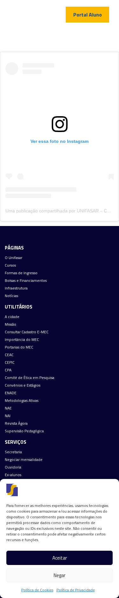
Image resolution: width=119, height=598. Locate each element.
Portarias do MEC (19, 347)
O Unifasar (13, 258)
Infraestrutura (16, 288)
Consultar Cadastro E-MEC (27, 332)
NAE (8, 408)
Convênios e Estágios (22, 385)
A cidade (12, 317)
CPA (8, 370)
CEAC (9, 355)
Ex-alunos (13, 475)
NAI (7, 416)
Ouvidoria (13, 467)
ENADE (11, 393)
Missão (10, 324)
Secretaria (13, 452)
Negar (59, 575)
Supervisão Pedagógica (24, 431)
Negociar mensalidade (24, 459)
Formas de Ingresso (21, 273)
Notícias (11, 296)
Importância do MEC (22, 339)
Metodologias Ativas (21, 400)
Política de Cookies (37, 590)
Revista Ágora (16, 423)
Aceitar (59, 557)
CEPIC (10, 362)
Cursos (10, 265)
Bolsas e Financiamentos (26, 280)
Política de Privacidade (75, 590)
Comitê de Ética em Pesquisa (29, 378)
